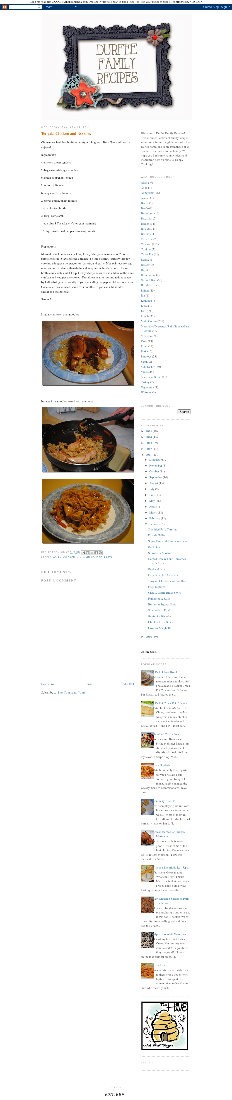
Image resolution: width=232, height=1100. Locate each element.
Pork (144, 351)
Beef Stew (154, 547)
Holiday (146, 285)
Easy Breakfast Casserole (163, 575)
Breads (145, 224)
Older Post (127, 684)
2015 (149, 431)
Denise (145, 259)
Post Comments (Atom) (72, 692)
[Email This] (83, 552)
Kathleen (146, 301)
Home (88, 684)
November (156, 465)
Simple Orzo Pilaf (159, 610)
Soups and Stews (151, 377)
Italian (145, 290)
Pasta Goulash (161, 765)
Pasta (108, 557)
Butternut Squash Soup (162, 604)
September (156, 477)
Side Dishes (148, 367)
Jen (143, 295)
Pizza (144, 346)
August (154, 483)
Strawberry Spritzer (160, 553)
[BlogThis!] (87, 552)
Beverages (147, 213)
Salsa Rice (159, 965)
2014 (149, 437)
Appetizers (147, 193)
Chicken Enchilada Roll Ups (170, 867)
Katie (144, 306)
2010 (149, 637)
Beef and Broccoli (159, 569)
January (154, 524)
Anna (144, 188)
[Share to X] (91, 552)
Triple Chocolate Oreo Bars (169, 934)
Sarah (144, 362)
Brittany (146, 234)
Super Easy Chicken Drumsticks (167, 541)
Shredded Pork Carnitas (162, 529)
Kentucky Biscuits (159, 616)
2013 (149, 443)
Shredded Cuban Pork (166, 734)
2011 (149, 455)
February (155, 518)
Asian (57, 557)
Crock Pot (147, 254)
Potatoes (146, 356)
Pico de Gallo (156, 535)
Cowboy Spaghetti (159, 628)
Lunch (145, 316)
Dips (144, 270)
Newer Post (48, 684)
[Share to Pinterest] (100, 552)
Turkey (145, 382)
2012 (149, 449)
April (152, 506)
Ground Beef (149, 280)
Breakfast (146, 229)
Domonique (148, 275)
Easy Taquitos (156, 587)
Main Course (92, 557)
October (154, 471)
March (153, 512)
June (152, 495)
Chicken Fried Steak (160, 622)
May (152, 501)
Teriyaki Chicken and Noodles (66, 133)
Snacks (145, 372)
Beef (144, 208)
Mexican (146, 336)
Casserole (147, 239)
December (155, 460)
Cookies (146, 249)
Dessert (145, 265)
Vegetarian (147, 387)
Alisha (145, 182)
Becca (144, 203)
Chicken (69, 557)
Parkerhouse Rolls (159, 598)
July (152, 489)
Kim (79, 557)
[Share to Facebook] (96, 552)
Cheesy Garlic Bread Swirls (164, 593)
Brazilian (146, 218)
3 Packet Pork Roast (165, 672)
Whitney (146, 392)
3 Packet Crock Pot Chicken (170, 703)
